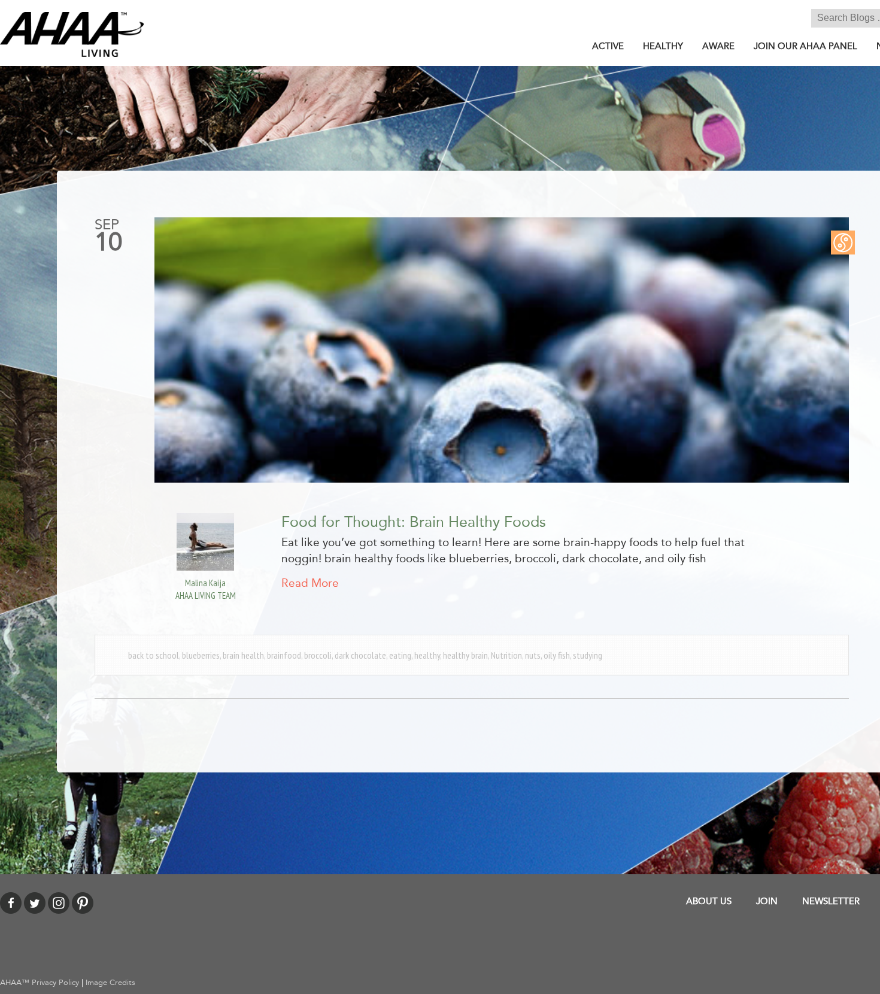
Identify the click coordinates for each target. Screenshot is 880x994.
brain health (243, 655)
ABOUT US (709, 901)
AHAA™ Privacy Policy (39, 982)
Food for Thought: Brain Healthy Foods (413, 522)
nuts (533, 655)
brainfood (284, 655)
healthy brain (465, 655)
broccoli (318, 655)
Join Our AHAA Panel (805, 46)
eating (400, 655)
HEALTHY (663, 46)
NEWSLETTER (831, 901)
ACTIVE (608, 46)
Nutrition (506, 655)
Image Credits (110, 982)
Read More (310, 583)
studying (587, 655)
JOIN (767, 901)
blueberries (201, 655)
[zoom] (501, 350)
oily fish (557, 655)
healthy (427, 655)
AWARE (718, 46)
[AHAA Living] (72, 34)
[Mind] (843, 242)
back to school (153, 655)
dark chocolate (360, 655)
